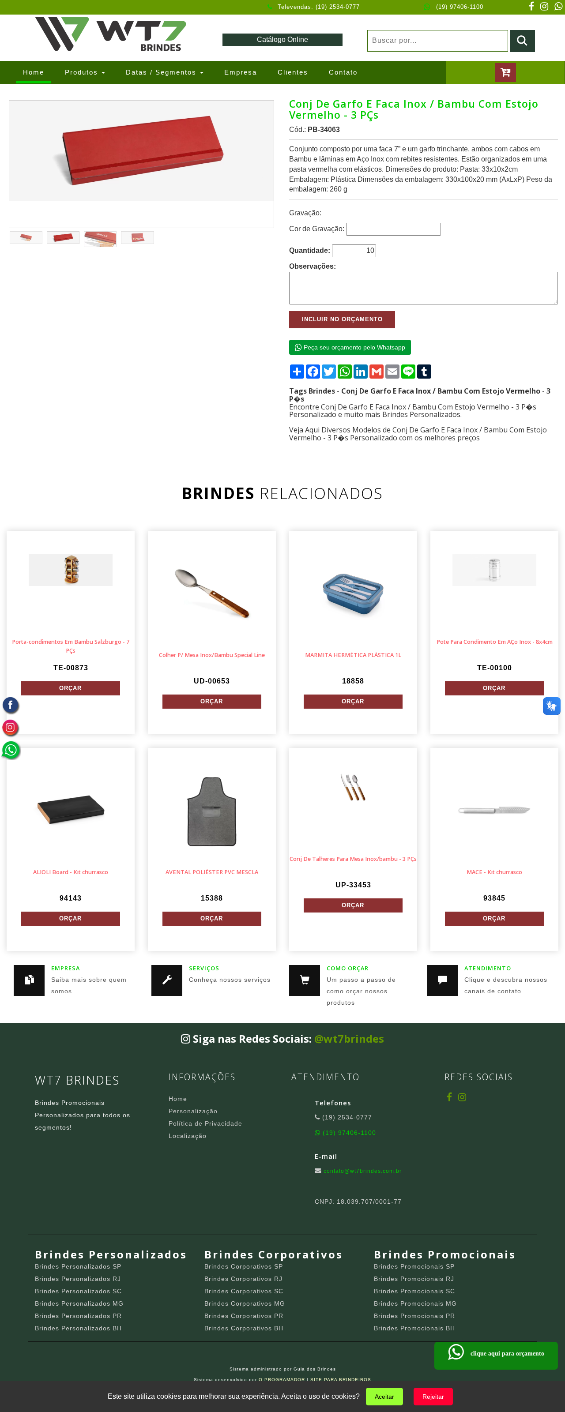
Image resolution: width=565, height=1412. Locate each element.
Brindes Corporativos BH (243, 1328)
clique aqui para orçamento (506, 1353)
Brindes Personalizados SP (78, 1266)
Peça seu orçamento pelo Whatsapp (353, 347)
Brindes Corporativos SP (243, 1266)
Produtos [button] (83, 72)
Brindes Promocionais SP (414, 1266)
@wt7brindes (349, 1038)
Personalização (193, 1111)
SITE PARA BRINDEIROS (340, 1379)
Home (37, 72)
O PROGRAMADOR (282, 1379)
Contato (343, 72)
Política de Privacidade (205, 1123)
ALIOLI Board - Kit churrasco (70, 872)
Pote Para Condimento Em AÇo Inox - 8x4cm (495, 642)
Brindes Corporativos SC (243, 1291)
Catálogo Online (282, 39)
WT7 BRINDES (77, 1080)
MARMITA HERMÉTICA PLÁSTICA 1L (353, 655)
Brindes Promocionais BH (414, 1328)
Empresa (240, 72)
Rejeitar (433, 1396)
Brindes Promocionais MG (415, 1303)
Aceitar (384, 1396)
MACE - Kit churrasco (494, 872)
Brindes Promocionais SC (414, 1291)
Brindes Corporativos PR (243, 1315)
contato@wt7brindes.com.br (363, 1171)
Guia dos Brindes (315, 1369)
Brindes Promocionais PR (414, 1315)
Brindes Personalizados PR (78, 1315)
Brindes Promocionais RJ (414, 1278)
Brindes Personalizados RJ (78, 1278)
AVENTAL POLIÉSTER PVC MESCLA (212, 872)
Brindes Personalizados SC (78, 1291)
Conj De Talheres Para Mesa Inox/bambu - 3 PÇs (353, 859)
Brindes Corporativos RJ (243, 1278)
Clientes (293, 72)
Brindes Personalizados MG (79, 1303)
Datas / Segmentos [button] (162, 72)
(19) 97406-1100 (459, 7)
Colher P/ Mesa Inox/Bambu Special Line (212, 655)
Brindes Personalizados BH (78, 1328)
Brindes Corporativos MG (244, 1303)
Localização (188, 1135)
